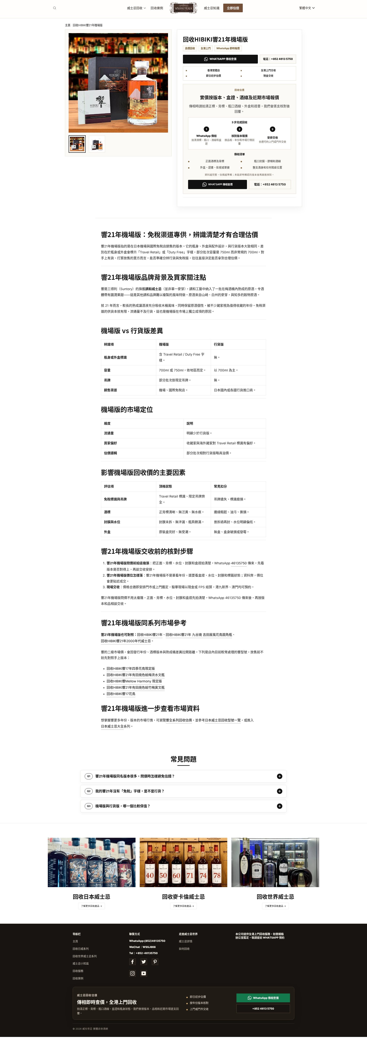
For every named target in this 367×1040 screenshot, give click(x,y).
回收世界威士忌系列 (85, 956)
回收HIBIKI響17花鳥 (121, 694)
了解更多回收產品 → (91, 906)
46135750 (239, 563)
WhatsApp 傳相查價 (222, 58)
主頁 (67, 25)
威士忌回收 (135, 8)
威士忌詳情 (185, 941)
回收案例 (157, 8)
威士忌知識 (211, 8)
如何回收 (184, 948)
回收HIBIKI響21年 (149, 635)
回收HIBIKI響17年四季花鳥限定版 (131, 668)
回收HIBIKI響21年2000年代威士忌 (126, 641)
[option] (118, 83)
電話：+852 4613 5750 (278, 58)
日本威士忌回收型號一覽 (223, 720)
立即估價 (233, 8)
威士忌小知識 (81, 963)
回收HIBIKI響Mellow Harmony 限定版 (134, 681)
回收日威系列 (81, 948)
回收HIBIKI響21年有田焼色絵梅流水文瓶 (136, 675)
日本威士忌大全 (112, 726)
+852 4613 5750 (263, 1008)
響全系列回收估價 (179, 720)
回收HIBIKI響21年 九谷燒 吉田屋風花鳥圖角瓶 (199, 635)
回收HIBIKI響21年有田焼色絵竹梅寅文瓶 (136, 687)
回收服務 (78, 970)
